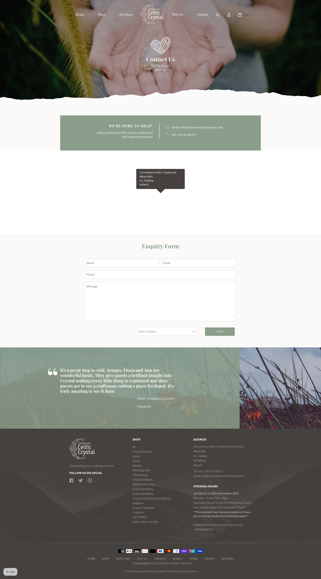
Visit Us (142, 559)
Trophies (138, 512)
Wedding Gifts (141, 470)
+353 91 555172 (186, 135)
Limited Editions (143, 479)
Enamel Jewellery (143, 494)
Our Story (123, 559)
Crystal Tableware (144, 508)
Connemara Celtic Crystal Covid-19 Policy (162, 563)
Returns (228, 559)
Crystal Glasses (142, 451)
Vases (136, 456)
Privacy (210, 559)
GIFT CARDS (140, 517)
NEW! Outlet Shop (144, 484)
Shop (105, 559)
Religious (138, 503)
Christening (140, 475)
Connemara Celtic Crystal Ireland (148, 571)
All (134, 447)
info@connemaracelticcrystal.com (201, 127)
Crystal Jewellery (143, 489)
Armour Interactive (187, 571)
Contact (160, 559)
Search (178, 559)
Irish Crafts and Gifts (145, 522)
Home (91, 559)
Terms (193, 559)
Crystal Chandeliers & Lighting (151, 498)
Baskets (137, 465)
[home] (155, 23)
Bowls (136, 461)
